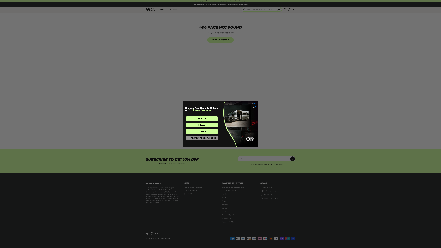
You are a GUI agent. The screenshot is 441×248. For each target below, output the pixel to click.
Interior (202, 125)
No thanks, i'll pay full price (202, 138)
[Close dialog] (254, 105)
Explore (202, 131)
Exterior (202, 118)
